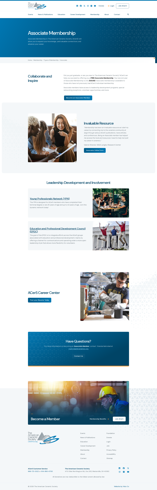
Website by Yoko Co (121, 486)
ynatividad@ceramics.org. (78, 349)
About (106, 14)
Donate (101, 6)
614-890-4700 (47, 471)
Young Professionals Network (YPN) (50, 198)
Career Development (77, 14)
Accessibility (111, 454)
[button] (128, 14)
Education (61, 14)
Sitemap (109, 458)
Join (107, 446)
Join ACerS (122, 6)
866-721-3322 (33, 471)
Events (30, 14)
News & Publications (45, 14)
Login (112, 6)
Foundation (110, 433)
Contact (117, 14)
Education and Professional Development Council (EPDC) (57, 230)
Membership (94, 14)
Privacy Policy (111, 450)
